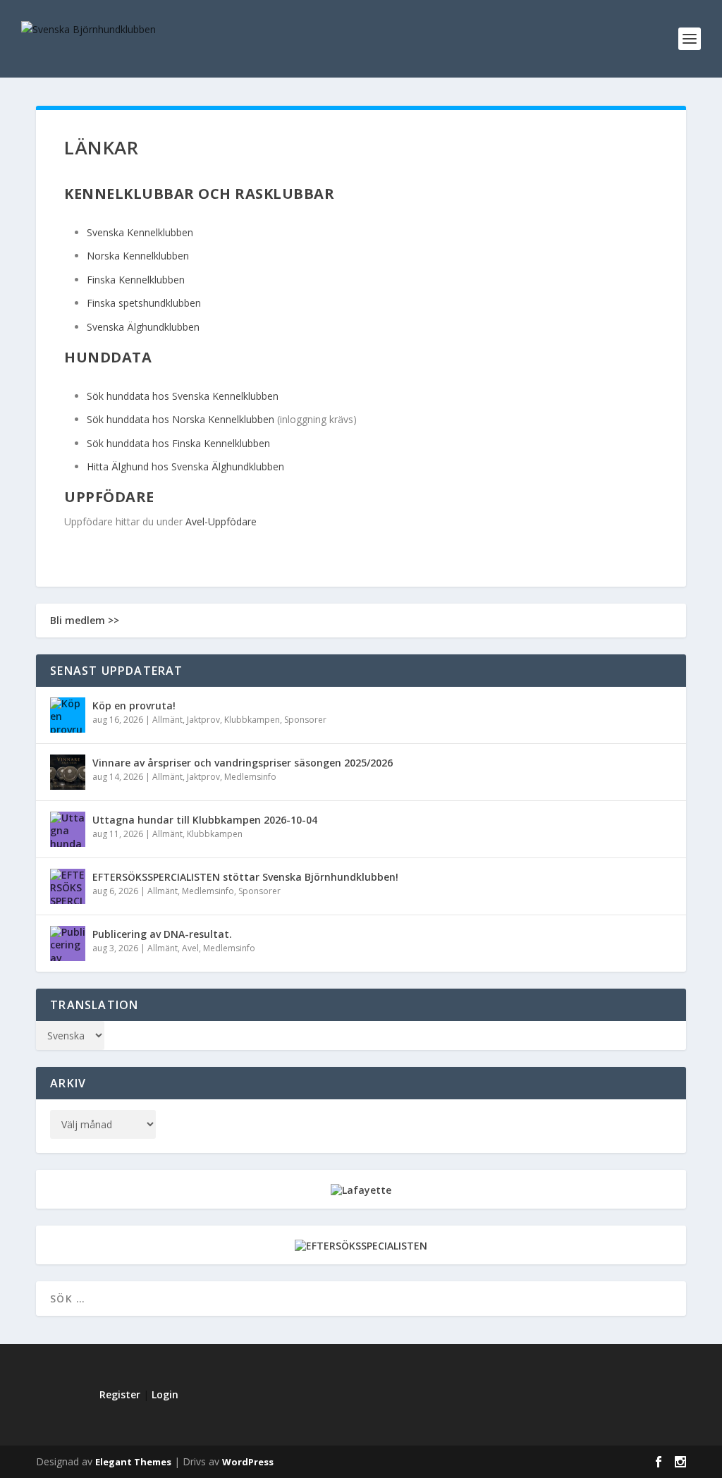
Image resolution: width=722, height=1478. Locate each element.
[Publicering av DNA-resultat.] (67, 943)
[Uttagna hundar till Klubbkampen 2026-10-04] (67, 829)
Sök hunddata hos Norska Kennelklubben (180, 419)
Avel (190, 948)
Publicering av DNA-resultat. (162, 934)
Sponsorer (305, 720)
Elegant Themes (133, 1461)
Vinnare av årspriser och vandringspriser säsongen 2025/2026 (242, 762)
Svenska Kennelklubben (140, 232)
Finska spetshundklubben (144, 303)
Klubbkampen (252, 720)
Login (165, 1394)
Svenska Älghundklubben (143, 327)
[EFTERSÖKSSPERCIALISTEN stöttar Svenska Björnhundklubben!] (67, 886)
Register (119, 1394)
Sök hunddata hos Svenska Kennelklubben (183, 396)
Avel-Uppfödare (221, 521)
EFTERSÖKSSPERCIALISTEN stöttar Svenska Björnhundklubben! (245, 877)
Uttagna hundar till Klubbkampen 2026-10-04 (204, 819)
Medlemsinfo (250, 777)
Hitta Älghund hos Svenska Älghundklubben (185, 466)
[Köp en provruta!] (67, 715)
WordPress (248, 1461)
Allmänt (167, 720)
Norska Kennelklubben (138, 255)
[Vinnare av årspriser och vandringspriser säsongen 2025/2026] (67, 772)
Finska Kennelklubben (136, 279)
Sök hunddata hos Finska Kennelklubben (178, 443)
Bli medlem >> (84, 620)
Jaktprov (203, 720)
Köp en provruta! (134, 705)
